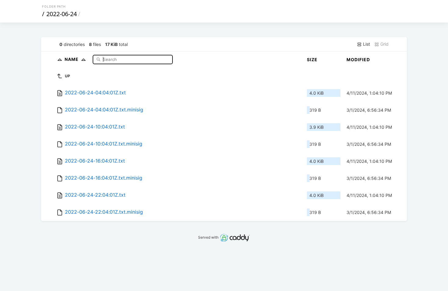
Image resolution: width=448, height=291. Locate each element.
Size (312, 59)
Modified (358, 59)
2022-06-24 (61, 14)
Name (72, 59)
